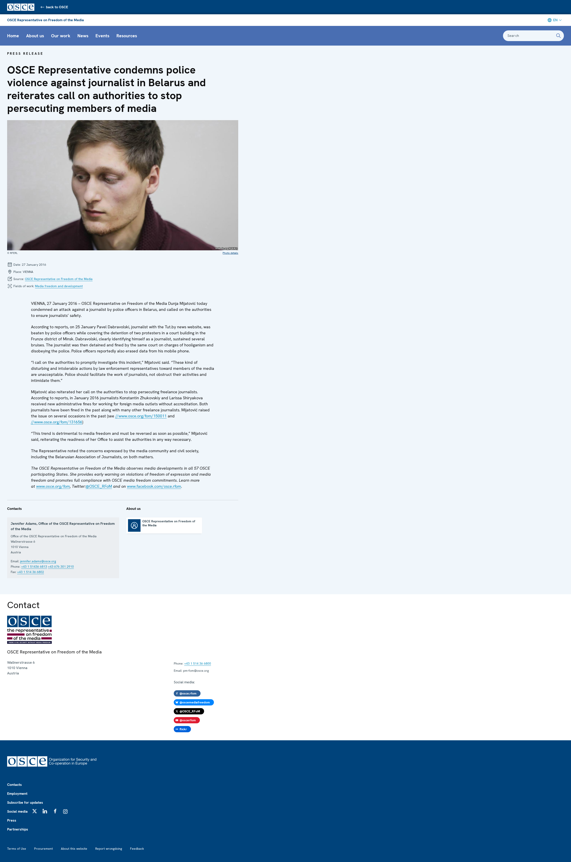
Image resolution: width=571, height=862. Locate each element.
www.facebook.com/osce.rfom (154, 486)
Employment (17, 793)
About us (35, 36)
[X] (34, 811)
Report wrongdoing (108, 849)
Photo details (230, 253)
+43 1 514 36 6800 (197, 663)
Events (102, 36)
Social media (17, 811)
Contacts (14, 784)
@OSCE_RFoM (99, 486)
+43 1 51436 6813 (34, 567)
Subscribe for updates (25, 802)
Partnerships (17, 829)
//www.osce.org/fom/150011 (141, 415)
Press (11, 820)
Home (13, 36)
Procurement (43, 849)
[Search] (558, 35)
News (82, 36)
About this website (74, 849)
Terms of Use (16, 849)
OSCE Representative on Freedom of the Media (45, 20)
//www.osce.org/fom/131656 (56, 422)
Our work (60, 36)
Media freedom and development (59, 286)
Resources (126, 36)
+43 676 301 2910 (61, 567)
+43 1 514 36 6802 (30, 572)
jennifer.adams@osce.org (38, 561)
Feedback (137, 849)
